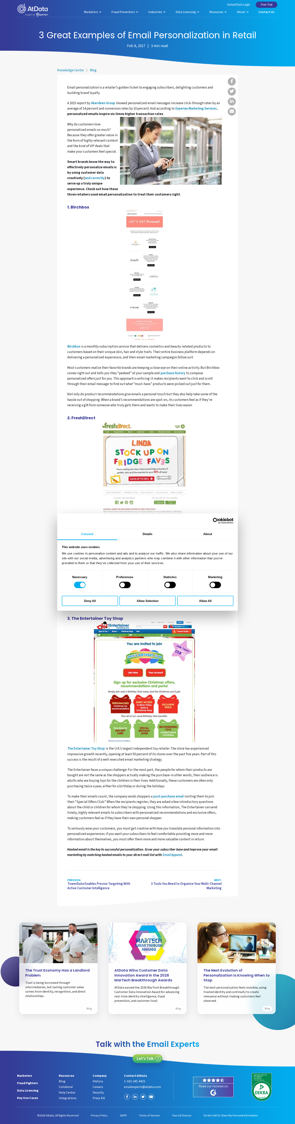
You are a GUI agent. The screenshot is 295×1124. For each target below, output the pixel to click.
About (241, 12)
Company (100, 1076)
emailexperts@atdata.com (142, 1087)
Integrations (67, 1098)
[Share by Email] (232, 112)
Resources (216, 12)
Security (98, 1092)
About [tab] (207, 533)
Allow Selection (148, 601)
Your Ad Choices (181, 1116)
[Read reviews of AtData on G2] (213, 1087)
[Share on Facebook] (232, 82)
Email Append (172, 855)
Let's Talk (145, 1058)
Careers (98, 1087)
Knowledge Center (70, 70)
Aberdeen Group (103, 103)
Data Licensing (186, 12)
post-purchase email (168, 797)
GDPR (123, 1116)
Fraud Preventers (123, 12)
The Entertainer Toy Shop (86, 749)
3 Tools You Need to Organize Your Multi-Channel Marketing (186, 884)
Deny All (90, 601)
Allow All (205, 601)
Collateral (66, 1087)
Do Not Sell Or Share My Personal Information (231, 1116)
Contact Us (266, 12)
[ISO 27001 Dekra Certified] (261, 1087)
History (98, 1081)
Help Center (67, 1092)
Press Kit (99, 1098)
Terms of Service (149, 1116)
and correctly (94, 178)
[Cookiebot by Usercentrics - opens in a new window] (215, 521)
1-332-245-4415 (134, 1081)
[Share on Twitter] (232, 92)
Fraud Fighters (27, 1083)
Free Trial (266, 5)
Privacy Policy (99, 1116)
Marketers (91, 12)
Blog (93, 70)
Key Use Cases (27, 1098)
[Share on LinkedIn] (232, 102)
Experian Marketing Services (196, 109)
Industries (155, 12)
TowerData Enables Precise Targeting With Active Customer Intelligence (98, 884)
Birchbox (73, 347)
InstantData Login (238, 5)
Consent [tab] (87, 533)
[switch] (125, 585)
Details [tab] (148, 533)
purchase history (173, 373)
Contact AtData (135, 1076)
